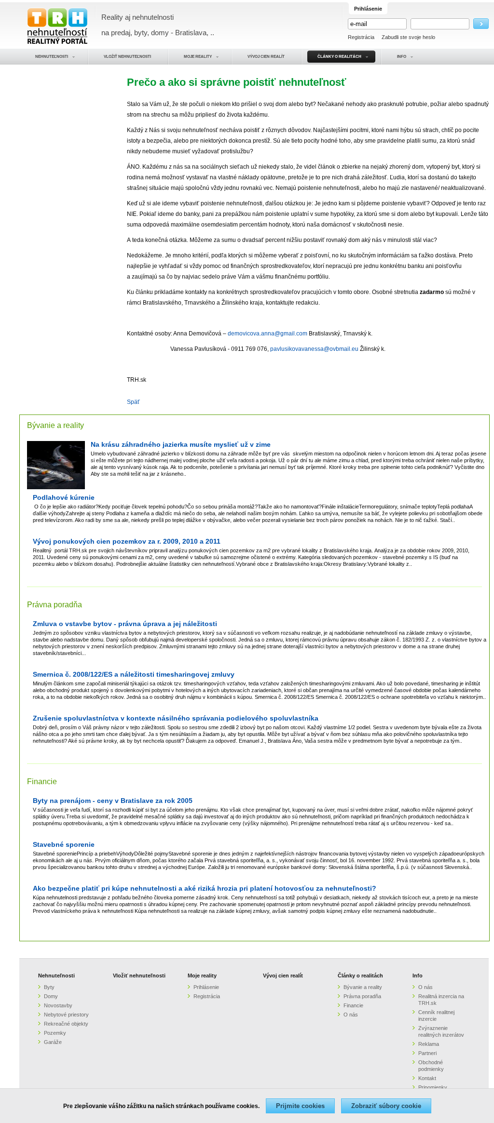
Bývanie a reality (55, 425)
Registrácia (361, 37)
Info (417, 975)
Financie (42, 781)
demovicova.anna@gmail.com (267, 333)
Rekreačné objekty (66, 1024)
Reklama (428, 1044)
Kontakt (427, 1078)
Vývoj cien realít (283, 975)
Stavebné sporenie (64, 844)
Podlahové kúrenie (64, 497)
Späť (133, 402)
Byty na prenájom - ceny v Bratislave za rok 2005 (112, 800)
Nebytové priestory (66, 1014)
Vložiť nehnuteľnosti (139, 975)
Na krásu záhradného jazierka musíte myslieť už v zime (181, 444)
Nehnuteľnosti (56, 975)
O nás (350, 1014)
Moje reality (202, 975)
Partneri (427, 1053)
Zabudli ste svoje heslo (408, 37)
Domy (51, 996)
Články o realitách (360, 975)
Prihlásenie (206, 987)
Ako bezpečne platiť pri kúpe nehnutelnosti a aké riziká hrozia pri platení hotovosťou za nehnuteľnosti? (204, 888)
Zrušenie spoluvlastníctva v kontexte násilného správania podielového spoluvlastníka (175, 718)
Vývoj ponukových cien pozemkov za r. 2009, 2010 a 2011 (126, 541)
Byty (49, 987)
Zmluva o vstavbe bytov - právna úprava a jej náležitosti (125, 624)
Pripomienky (432, 1087)
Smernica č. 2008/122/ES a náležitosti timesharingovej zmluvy (133, 674)
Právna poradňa (54, 605)
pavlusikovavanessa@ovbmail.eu (314, 349)
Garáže (53, 1042)
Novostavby (58, 1005)
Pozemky (55, 1033)
